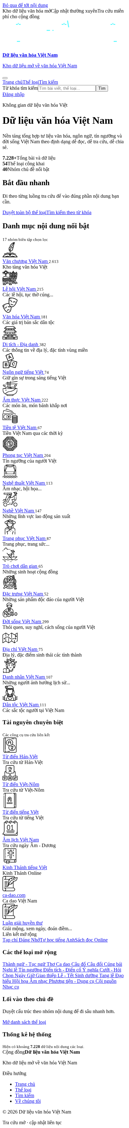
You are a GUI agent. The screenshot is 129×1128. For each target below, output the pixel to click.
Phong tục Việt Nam (23, 455)
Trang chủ (13, 82)
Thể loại (31, 82)
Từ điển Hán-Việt (20, 756)
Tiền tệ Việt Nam (20, 427)
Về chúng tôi (28, 1101)
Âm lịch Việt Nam (21, 839)
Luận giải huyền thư (23, 923)
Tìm (102, 88)
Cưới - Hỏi (110, 969)
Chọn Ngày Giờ (19, 975)
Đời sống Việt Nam (22, 621)
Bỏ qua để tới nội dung (25, 5)
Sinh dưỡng (87, 975)
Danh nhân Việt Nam (24, 677)
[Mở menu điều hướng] (5, 78)
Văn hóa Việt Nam (22, 316)
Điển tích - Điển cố (62, 969)
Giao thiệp (47, 975)
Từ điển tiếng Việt (21, 812)
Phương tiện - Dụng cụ (72, 981)
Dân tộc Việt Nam (21, 704)
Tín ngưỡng (30, 969)
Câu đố (79, 964)
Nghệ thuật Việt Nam (24, 483)
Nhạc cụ (11, 986)
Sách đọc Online (91, 940)
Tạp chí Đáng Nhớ (21, 940)
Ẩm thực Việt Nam (22, 399)
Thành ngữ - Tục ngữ (25, 964)
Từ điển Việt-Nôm (21, 784)
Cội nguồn (105, 981)
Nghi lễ (10, 969)
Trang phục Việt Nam (25, 538)
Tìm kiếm (48, 82)
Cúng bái (113, 964)
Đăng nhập (13, 94)
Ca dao (63, 964)
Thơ (51, 964)
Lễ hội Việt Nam (20, 289)
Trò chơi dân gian (21, 566)
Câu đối (95, 964)
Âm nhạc (39, 981)
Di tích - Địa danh (21, 344)
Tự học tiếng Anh (57, 940)
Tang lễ (107, 975)
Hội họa (20, 981)
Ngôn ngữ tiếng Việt (23, 372)
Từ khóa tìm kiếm (20, 88)
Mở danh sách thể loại (24, 1022)
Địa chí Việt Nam (21, 649)
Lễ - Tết (66, 975)
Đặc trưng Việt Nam (23, 593)
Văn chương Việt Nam (26, 261)
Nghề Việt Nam (19, 510)
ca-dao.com (14, 895)
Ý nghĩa (91, 969)
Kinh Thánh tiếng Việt (25, 867)
